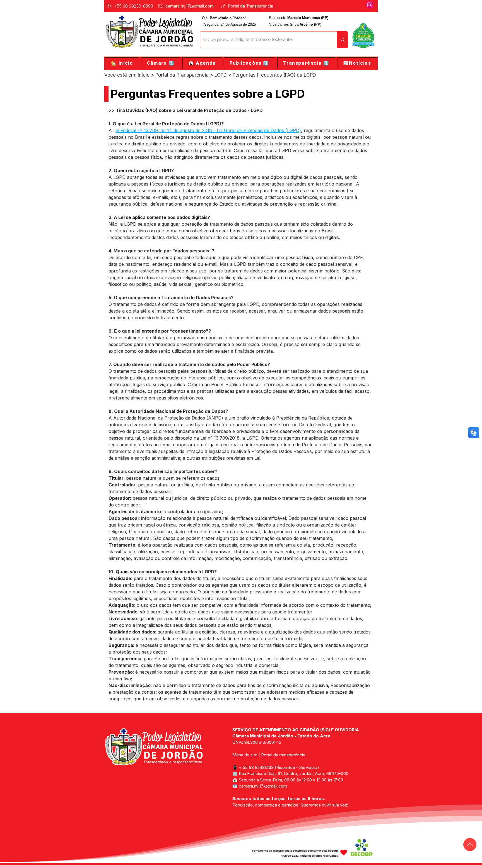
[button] (160, 63)
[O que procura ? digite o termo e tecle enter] (342, 39)
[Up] (469, 844)
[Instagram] (369, 4)
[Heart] (343, 852)
